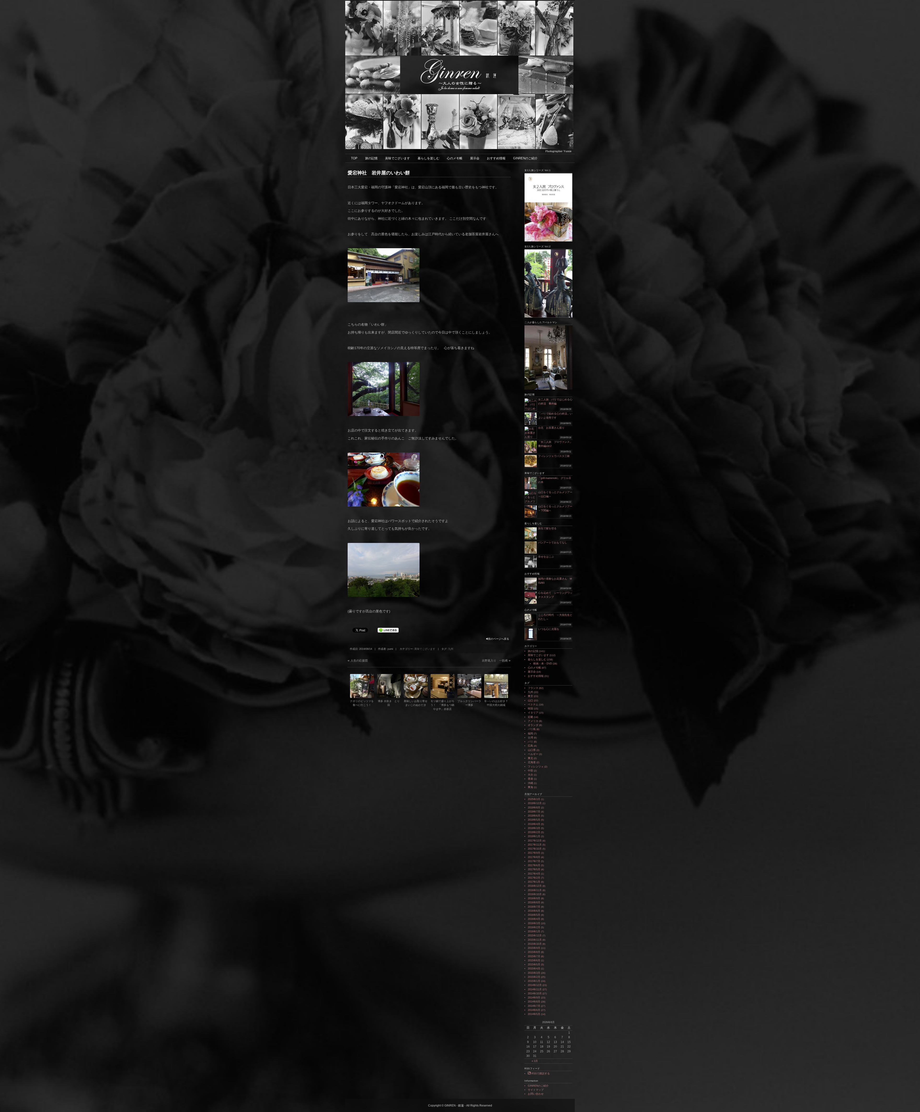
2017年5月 (534, 869)
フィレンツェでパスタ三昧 (554, 456)
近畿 (530, 716)
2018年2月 (534, 832)
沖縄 (530, 783)
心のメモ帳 (454, 158)
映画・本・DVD (542, 663)
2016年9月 (534, 898)
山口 (530, 700)
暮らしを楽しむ (428, 158)
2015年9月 (534, 947)
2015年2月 (534, 976)
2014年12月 (535, 985)
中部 (530, 770)
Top (908, 1100)
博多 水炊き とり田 (389, 703)
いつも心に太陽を (548, 629)
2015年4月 (534, 968)
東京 (530, 696)
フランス (533, 687)
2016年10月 (535, 894)
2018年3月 (534, 828)
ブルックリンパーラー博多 (469, 703)
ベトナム (533, 704)
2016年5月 (534, 914)
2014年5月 (534, 1014)
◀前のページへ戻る (497, 638)
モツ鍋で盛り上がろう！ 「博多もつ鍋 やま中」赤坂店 (442, 705)
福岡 (530, 733)
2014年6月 (534, 1009)
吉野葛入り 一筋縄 (495, 660)
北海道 (532, 762)
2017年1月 (534, 881)
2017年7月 (534, 861)
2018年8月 (534, 807)
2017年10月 (535, 848)
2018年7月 (534, 811)
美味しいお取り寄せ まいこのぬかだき (416, 703)
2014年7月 (534, 1005)
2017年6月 (534, 865)
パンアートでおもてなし (554, 542)
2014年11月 (535, 989)
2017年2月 (534, 877)
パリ (530, 741)
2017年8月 (534, 857)
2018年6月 (534, 815)
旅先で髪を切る (547, 528)
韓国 (530, 708)
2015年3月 (534, 972)
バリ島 (532, 729)
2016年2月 (534, 927)
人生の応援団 (359, 660)
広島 (530, 745)
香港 (530, 778)
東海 (530, 787)
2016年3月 (534, 923)
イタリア (533, 712)
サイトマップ (536, 1089)
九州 (450, 648)
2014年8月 (534, 1001)
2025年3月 (534, 799)
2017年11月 (535, 844)
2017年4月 (534, 873)
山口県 (532, 750)
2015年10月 (535, 943)
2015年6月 (534, 960)
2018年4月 (534, 824)
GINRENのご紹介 (525, 158)
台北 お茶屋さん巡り (551, 427)
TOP (354, 158)
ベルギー (533, 754)
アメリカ (533, 721)
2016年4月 (534, 918)
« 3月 (535, 1061)
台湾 (530, 737)
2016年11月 (535, 890)
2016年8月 (534, 902)
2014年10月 (535, 993)
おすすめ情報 (496, 158)
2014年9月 (534, 997)
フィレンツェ (536, 766)
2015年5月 (534, 964)
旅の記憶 (371, 158)
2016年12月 (535, 885)
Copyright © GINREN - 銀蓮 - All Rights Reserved (460, 1105)
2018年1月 (534, 836)
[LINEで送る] (388, 630)
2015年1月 (534, 980)
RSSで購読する (540, 1073)
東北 (530, 758)
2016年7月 (534, 906)
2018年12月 (535, 803)
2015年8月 (534, 952)
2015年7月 (534, 956)
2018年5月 (534, 819)
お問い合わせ (536, 1093)
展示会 (474, 158)
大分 (530, 774)
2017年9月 (534, 852)
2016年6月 (534, 910)
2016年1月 (534, 931)
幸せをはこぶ (546, 556)
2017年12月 (535, 840)
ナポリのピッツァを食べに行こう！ (362, 703)
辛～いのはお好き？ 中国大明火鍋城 (496, 703)
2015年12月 (535, 935)
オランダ (533, 725)
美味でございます (397, 158)
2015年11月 (535, 939)
